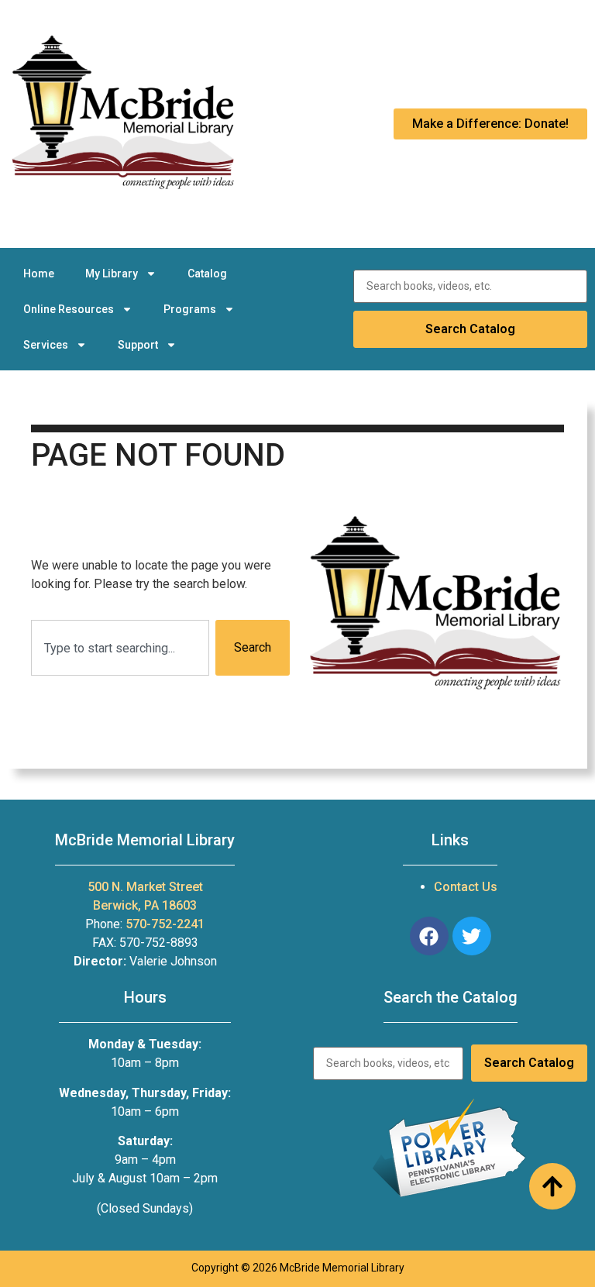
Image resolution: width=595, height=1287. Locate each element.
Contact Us (465, 886)
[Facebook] (429, 936)
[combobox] (120, 648)
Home (38, 273)
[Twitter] (471, 936)
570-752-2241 (165, 924)
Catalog (207, 273)
